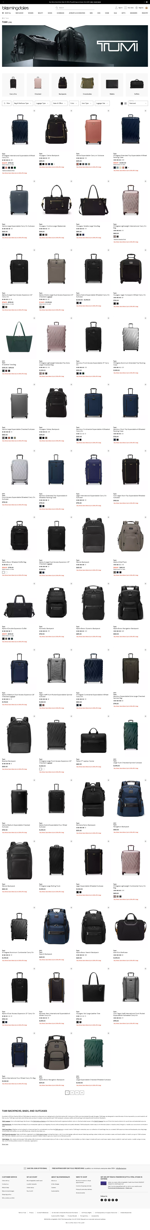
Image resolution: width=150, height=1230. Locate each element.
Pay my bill (30, 1191)
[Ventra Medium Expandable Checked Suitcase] (19, 799)
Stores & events (80, 1193)
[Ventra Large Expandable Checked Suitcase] (19, 403)
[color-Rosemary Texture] (15, 438)
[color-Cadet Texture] (86, 164)
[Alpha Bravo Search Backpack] (93, 926)
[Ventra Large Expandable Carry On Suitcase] (19, 200)
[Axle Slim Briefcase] (130, 926)
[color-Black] (3, 307)
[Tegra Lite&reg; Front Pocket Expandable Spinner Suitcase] (56, 669)
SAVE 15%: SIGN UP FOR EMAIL (37, 1168)
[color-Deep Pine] (15, 168)
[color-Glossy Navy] (3, 168)
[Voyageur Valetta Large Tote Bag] (93, 200)
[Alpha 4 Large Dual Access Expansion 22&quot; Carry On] (19, 269)
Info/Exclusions (121, 1168)
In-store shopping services (83, 1186)
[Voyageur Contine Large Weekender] (56, 200)
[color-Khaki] (6, 572)
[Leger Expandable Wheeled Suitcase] (93, 860)
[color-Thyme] (118, 168)
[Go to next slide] (144, 2)
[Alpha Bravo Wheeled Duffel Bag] (19, 536)
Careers (53, 1187)
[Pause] (147, 2)
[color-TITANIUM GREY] (43, 373)
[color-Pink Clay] (6, 168)
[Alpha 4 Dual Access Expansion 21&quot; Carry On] (19, 988)
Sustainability (55, 1191)
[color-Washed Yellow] (120, 168)
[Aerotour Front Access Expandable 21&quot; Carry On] (93, 337)
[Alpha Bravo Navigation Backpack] (130, 603)
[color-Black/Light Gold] (9, 371)
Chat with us (5, 1180)
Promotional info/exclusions (116, 1188)
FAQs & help (5, 1187)
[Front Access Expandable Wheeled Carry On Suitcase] (19, 470)
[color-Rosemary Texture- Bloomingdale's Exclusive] (89, 164)
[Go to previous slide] (3, 2)
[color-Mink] (46, 164)
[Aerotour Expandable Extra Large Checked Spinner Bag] (130, 669)
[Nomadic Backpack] (56, 603)
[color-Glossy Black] (9, 168)
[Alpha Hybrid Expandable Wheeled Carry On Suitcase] (93, 269)
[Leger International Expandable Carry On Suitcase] (93, 470)
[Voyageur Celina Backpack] (56, 130)
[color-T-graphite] (40, 705)
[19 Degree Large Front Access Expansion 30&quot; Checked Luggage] (56, 735)
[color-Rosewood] (6, 371)
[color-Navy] (80, 303)
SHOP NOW (97, 2)
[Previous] (4, 130)
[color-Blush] (115, 237)
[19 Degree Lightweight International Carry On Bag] (130, 200)
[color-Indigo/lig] (49, 164)
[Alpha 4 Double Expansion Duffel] (19, 603)
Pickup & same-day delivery (84, 1189)
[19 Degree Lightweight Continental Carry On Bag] (130, 860)
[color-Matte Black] (12, 168)
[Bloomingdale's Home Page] (15, 8)
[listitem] (75, 2)
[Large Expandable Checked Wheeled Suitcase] (93, 1052)
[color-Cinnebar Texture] (78, 164)
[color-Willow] (83, 373)
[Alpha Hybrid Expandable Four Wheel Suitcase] (56, 799)
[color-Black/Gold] (40, 164)
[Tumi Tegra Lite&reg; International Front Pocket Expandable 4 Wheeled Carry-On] (130, 988)
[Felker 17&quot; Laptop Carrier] (93, 735)
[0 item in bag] (146, 8)
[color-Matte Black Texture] (80, 705)
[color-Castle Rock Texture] (83, 164)
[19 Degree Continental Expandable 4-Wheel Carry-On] (93, 669)
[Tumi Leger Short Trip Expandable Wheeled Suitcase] (130, 470)
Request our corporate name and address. (93, 1219)
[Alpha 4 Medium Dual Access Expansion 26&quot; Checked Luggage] (19, 669)
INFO (91, 2)
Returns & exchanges (8, 1191)
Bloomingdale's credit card (34, 1180)
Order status (30, 1187)
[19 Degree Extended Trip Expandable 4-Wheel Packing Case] (130, 130)
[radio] (3, 167)
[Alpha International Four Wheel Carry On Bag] (19, 1052)
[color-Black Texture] (80, 164)
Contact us (5, 1184)
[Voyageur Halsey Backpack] (56, 403)
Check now (128, 1188)
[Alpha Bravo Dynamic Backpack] (93, 603)
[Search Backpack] (56, 926)
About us (54, 1180)
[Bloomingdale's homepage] (3, 18)
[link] (19, 163)
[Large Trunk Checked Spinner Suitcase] (130, 735)
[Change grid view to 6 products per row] (125, 103)
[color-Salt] (43, 769)
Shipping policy (6, 1194)
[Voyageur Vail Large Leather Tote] (93, 988)
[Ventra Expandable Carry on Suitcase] (93, 130)
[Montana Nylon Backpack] (93, 799)
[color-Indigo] (83, 235)
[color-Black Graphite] (118, 237)
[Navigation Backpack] (130, 799)
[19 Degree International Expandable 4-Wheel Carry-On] (19, 130)
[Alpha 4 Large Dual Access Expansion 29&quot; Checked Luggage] (56, 536)
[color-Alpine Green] (52, 164)
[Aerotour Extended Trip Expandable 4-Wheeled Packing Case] (56, 470)
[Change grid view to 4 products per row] (122, 103)
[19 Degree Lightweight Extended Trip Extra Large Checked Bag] (56, 337)
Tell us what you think (8, 1198)
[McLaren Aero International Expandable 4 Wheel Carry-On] (56, 988)
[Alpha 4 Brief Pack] (130, 536)
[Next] (34, 130)
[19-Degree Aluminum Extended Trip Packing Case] (130, 337)
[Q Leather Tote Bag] (19, 337)
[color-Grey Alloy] (6, 307)
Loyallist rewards (32, 1184)
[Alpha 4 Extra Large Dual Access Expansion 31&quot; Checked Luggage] (56, 269)
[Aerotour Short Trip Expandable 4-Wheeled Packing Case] (130, 403)
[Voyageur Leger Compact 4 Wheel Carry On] (130, 269)
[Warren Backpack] (93, 536)
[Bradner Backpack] (19, 735)
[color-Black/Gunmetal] (43, 164)
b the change (55, 1184)
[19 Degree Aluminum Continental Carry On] (19, 926)
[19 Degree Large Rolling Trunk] (56, 860)
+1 (54, 164)
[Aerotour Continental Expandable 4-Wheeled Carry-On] (93, 403)
